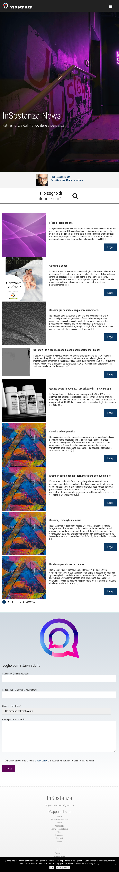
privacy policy (41, 760)
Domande (59, 835)
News (59, 823)
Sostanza (59, 798)
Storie (59, 832)
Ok (52, 867)
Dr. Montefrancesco (59, 819)
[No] (115, 864)
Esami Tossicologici (59, 829)
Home (59, 816)
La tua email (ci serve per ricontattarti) (20, 690)
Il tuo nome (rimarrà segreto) (15, 673)
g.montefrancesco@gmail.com (61, 805)
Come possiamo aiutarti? (13, 719)
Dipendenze (59, 826)
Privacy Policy (59, 856)
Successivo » (29, 602)
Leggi (110, 247)
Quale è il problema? (11, 706)
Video (59, 841)
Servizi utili (59, 853)
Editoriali (59, 838)
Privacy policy (63, 867)
